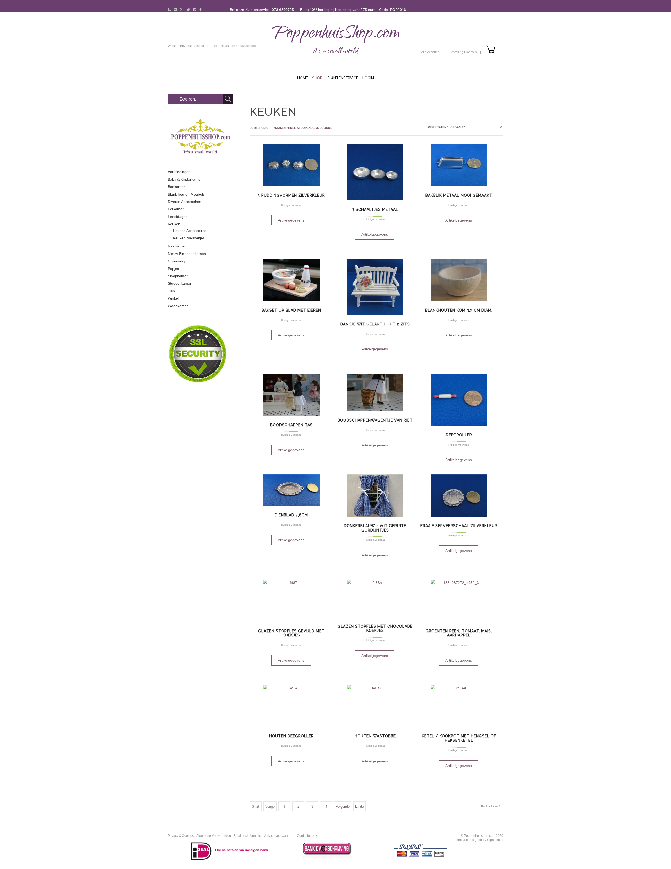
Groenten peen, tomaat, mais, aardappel (459, 633)
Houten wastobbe (375, 736)
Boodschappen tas (291, 425)
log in (213, 46)
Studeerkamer (179, 283)
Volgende (343, 807)
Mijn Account (429, 52)
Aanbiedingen (179, 172)
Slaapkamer (178, 276)
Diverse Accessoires (184, 202)
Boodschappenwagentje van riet (375, 420)
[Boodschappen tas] (291, 395)
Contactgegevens (309, 836)
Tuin (171, 291)
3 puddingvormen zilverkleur (291, 195)
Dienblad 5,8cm (291, 515)
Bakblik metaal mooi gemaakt (458, 195)
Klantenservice (342, 78)
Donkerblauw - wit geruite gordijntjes (375, 528)
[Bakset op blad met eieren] (291, 280)
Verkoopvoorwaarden (279, 836)
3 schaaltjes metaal (375, 209)
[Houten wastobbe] (375, 706)
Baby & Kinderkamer (185, 179)
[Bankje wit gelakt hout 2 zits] (375, 287)
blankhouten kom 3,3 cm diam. (459, 310)
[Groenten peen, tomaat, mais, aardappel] (459, 601)
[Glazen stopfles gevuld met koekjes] (291, 601)
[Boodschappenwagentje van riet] (375, 392)
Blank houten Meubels (186, 194)
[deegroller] (459, 400)
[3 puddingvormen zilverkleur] (291, 165)
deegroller (459, 435)
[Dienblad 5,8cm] (291, 490)
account (251, 46)
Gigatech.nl (495, 840)
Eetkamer (176, 209)
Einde (359, 807)
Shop (317, 78)
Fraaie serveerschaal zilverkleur (458, 526)
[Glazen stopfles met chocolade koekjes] (375, 598)
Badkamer (176, 187)
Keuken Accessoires (189, 231)
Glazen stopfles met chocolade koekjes (375, 628)
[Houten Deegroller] (291, 706)
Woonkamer (178, 306)
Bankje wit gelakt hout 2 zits (375, 324)
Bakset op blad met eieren (291, 310)
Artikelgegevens (291, 220)
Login (368, 78)
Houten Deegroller (291, 736)
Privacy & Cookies (181, 836)
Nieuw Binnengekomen (187, 254)
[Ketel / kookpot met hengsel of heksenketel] (459, 706)
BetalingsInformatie (247, 836)
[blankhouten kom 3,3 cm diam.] (459, 280)
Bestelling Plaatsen (463, 52)
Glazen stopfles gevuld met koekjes (291, 633)
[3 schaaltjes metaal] (375, 172)
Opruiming (176, 261)
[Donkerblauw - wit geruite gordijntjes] (375, 495)
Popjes (173, 269)
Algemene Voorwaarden (213, 836)
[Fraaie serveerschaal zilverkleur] (459, 495)
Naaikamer (177, 246)
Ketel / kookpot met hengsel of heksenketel (459, 738)
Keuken (174, 224)
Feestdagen (178, 216)
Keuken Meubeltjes (189, 238)
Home (302, 78)
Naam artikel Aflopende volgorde (303, 127)
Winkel (173, 298)
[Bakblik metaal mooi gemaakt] (459, 165)
